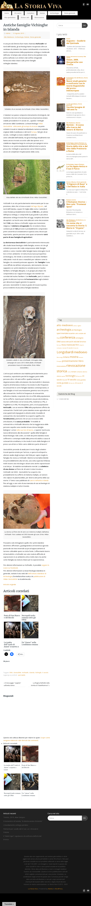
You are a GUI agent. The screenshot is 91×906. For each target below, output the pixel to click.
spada (63, 376)
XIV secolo (78, 383)
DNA (11, 672)
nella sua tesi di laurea (24, 430)
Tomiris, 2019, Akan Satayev (14, 817)
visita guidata (81, 380)
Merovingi (59, 357)
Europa (34, 132)
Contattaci (30, 13)
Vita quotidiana (9, 17)
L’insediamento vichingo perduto (15, 825)
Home (6, 13)
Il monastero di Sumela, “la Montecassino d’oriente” (22, 821)
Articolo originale (9, 584)
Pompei (59, 361)
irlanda (64, 348)
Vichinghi (38, 672)
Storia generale (69, 13)
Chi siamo (17, 13)
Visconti (64, 380)
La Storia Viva (33, 889)
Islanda (31, 672)
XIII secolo (72, 383)
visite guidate (62, 383)
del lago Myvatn (37, 206)
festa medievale (68, 345)
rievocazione (61, 366)
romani (73, 372)
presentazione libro (72, 360)
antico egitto (77, 325)
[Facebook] (83, 5)
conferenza (67, 337)
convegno (79, 338)
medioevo (80, 352)
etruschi (69, 341)
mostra (74, 357)
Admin (8, 33)
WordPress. (59, 889)
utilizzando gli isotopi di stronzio (25, 126)
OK (84, 25)
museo (81, 357)
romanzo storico (82, 372)
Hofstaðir (25, 672)
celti (76, 333)
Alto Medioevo (9, 37)
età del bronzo (80, 341)
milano (66, 357)
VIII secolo (79, 376)
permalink (21, 675)
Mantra (50, 889)
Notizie (42, 13)
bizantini (71, 333)
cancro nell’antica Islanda (39, 480)
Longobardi (65, 352)
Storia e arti (25, 17)
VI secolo (72, 379)
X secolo (45, 672)
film (77, 344)
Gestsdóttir (17, 672)
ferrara (59, 345)
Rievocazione (39, 17)
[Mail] (87, 5)
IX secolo (75, 348)
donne (63, 342)
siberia (59, 376)
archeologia (64, 329)
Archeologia (54, 13)
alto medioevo (65, 325)
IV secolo (70, 348)
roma (69, 372)
